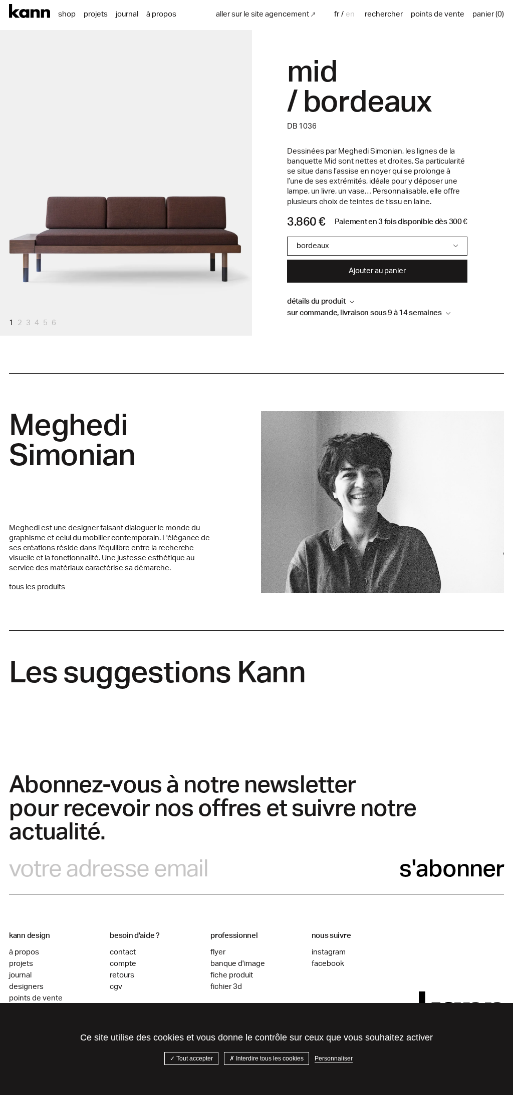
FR (336, 14)
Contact (123, 952)
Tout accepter (194, 1058)
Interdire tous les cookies (269, 1058)
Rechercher (384, 14)
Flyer (217, 952)
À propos (24, 952)
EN (350, 14)
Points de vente (36, 998)
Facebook (328, 963)
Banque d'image (237, 963)
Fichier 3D (226, 986)
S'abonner (451, 869)
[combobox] (338, 14)
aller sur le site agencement (262, 14)
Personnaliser (334, 1058)
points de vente (437, 14)
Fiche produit (231, 975)
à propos (161, 14)
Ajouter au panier (377, 271)
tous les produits (37, 587)
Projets (96, 14)
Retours (122, 975)
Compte (123, 963)
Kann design (29, 11)
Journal (127, 14)
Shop (67, 14)
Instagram (329, 952)
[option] (350, 14)
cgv (116, 986)
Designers (26, 986)
